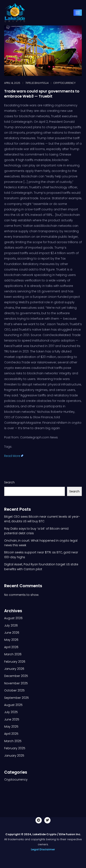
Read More (12, 456)
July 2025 (11, 712)
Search (9, 482)
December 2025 (16, 676)
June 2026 (11, 633)
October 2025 (14, 690)
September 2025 (16, 698)
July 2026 (11, 625)
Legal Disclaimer (43, 849)
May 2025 (11, 726)
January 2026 (14, 669)
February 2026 (14, 662)
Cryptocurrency (64, 83)
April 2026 (11, 647)
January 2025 (14, 755)
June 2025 (11, 719)
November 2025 (16, 683)
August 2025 (13, 705)
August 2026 (13, 618)
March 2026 (13, 654)
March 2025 (13, 741)
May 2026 (11, 640)
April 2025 (11, 734)
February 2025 (14, 748)
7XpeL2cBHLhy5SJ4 (36, 83)
